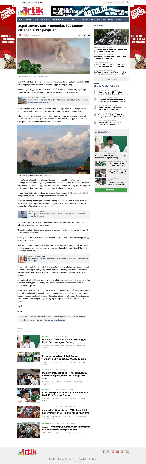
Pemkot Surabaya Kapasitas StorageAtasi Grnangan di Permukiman (110, 50)
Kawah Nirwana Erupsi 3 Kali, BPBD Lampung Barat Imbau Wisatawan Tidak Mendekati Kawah (58, 101)
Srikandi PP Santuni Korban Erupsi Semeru (34, 316)
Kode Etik (82, 459)
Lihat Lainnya (110, 79)
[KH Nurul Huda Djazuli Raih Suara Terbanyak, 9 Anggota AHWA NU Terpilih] (28, 358)
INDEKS (118, 20)
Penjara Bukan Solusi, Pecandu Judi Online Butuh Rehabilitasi (112, 108)
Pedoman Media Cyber (67, 459)
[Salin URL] (84, 35)
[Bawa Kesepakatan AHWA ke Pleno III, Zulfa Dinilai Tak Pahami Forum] (28, 395)
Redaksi (52, 459)
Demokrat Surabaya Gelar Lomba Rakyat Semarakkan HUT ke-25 (110, 58)
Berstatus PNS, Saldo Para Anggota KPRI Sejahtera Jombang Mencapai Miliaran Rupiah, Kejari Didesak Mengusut (109, 65)
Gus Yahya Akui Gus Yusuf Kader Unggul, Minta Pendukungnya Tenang (64, 341)
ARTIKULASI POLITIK (60, 20)
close (14, 6)
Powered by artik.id (73, 462)
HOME (21, 20)
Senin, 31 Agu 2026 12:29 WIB (32, 2)
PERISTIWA (75, 20)
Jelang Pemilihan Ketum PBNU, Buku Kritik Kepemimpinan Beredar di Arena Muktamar (66, 411)
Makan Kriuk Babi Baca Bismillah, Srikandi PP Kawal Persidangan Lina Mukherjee (58, 259)
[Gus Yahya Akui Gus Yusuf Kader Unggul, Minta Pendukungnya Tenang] (28, 342)
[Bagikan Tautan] (79, 35)
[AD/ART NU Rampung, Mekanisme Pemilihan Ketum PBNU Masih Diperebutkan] (28, 430)
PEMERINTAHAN (32, 20)
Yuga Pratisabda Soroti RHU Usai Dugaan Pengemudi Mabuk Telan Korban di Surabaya (111, 116)
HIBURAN (85, 20)
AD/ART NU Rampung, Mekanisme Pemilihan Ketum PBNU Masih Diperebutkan (66, 428)
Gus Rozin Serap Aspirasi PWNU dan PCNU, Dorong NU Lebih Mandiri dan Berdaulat (110, 73)
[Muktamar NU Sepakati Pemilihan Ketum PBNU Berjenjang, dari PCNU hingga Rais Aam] (28, 377)
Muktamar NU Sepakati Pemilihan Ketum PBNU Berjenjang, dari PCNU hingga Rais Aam (64, 375)
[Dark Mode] (127, 2)
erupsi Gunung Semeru (63, 316)
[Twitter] (108, 452)
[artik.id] (27, 452)
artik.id (24, 34)
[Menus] (18, 2)
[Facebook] (104, 452)
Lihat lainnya (110, 190)
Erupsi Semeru (79, 316)
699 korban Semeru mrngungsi (30, 320)
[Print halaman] (88, 35)
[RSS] (127, 452)
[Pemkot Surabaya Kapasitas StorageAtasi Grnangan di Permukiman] (111, 37)
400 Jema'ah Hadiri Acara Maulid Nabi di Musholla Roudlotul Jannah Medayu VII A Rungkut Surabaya (112, 101)
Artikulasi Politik (48, 336)
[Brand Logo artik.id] (30, 11)
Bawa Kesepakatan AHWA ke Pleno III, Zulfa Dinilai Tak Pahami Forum (65, 394)
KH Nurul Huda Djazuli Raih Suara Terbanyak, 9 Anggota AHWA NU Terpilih (64, 357)
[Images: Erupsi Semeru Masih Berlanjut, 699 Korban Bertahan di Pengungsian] (53, 56)
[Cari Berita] (123, 2)
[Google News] (122, 452)
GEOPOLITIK (45, 20)
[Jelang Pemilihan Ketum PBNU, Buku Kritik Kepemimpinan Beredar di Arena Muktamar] (28, 412)
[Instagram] (113, 452)
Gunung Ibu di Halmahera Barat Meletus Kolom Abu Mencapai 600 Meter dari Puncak (57, 215)
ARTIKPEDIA (95, 20)
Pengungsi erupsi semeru (55, 320)
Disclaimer (93, 459)
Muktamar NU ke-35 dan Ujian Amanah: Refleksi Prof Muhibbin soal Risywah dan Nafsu (112, 93)
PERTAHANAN (108, 20)
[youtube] (117, 452)
